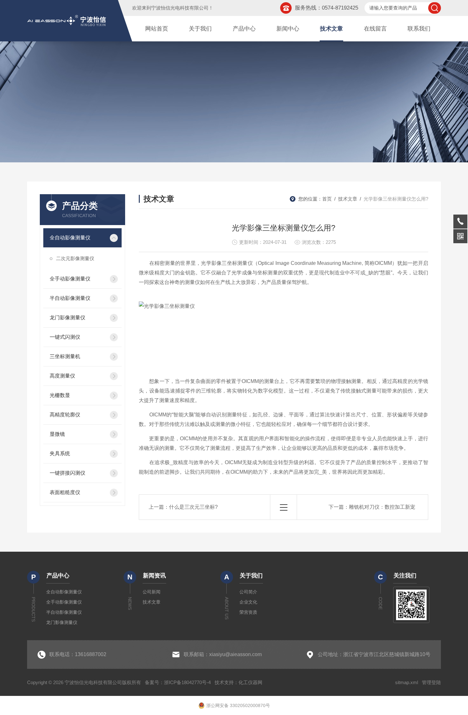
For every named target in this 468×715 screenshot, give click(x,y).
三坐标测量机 (65, 356)
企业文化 (248, 602)
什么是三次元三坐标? (193, 507)
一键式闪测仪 (65, 337)
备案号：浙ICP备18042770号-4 (178, 682)
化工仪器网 (250, 682)
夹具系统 (60, 453)
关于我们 (200, 28)
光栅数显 (60, 395)
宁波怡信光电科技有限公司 (180, 8)
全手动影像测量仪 (70, 278)
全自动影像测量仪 (70, 237)
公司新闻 (151, 591)
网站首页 (156, 28)
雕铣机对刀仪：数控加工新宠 (382, 507)
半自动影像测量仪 (70, 298)
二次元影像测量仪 (75, 258)
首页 (327, 199)
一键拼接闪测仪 (67, 473)
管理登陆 (431, 682)
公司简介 (248, 591)
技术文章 (331, 28)
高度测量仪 (62, 376)
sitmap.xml (406, 682)
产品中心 (244, 28)
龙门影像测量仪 (67, 317)
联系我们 (419, 28)
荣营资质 (248, 612)
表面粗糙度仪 (65, 492)
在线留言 (375, 28)
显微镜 (57, 434)
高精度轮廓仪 (65, 414)
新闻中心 (287, 28)
